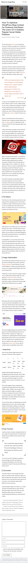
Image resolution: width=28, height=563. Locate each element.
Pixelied (14, 277)
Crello (8, 277)
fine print (24, 559)
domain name (11, 343)
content (11, 113)
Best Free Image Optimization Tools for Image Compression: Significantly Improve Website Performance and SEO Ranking (12, 502)
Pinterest (21, 72)
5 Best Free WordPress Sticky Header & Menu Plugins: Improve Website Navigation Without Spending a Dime (13, 508)
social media (14, 44)
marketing (7, 122)
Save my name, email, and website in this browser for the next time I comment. (13, 550)
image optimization (6, 264)
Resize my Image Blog (8, 2)
